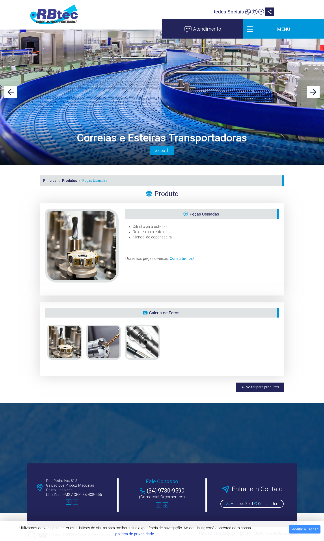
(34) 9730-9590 (165, 490)
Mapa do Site (241, 504)
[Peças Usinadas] (64, 342)
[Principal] (54, 14)
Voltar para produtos (262, 387)
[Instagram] (254, 12)
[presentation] (10, 92)
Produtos (69, 180)
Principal (50, 180)
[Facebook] (261, 12)
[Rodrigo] (248, 12)
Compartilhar (267, 504)
